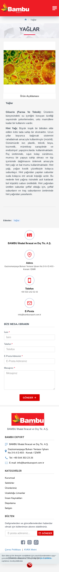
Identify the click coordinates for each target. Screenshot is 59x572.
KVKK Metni (30, 549)
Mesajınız (8, 368)
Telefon (7, 344)
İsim (6, 332)
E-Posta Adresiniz (12, 356)
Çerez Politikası (13, 549)
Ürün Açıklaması (29, 96)
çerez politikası (46, 558)
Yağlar (16, 220)
